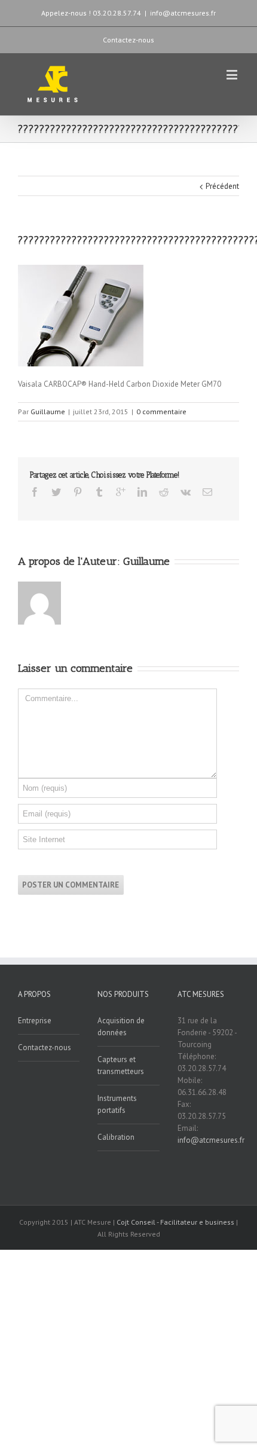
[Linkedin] (142, 492)
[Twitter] (56, 492)
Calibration (115, 1137)
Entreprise (34, 1020)
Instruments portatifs (117, 1104)
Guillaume (47, 411)
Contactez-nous (128, 39)
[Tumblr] (99, 492)
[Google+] (121, 492)
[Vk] (185, 492)
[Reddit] (164, 492)
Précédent (222, 186)
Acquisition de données (121, 1026)
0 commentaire (161, 411)
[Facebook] (34, 492)
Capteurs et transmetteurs (120, 1065)
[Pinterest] (77, 492)
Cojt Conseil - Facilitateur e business (176, 1221)
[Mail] (207, 492)
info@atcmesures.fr (183, 12)
